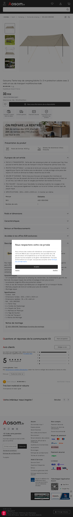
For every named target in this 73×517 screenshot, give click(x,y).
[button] (4, 513)
